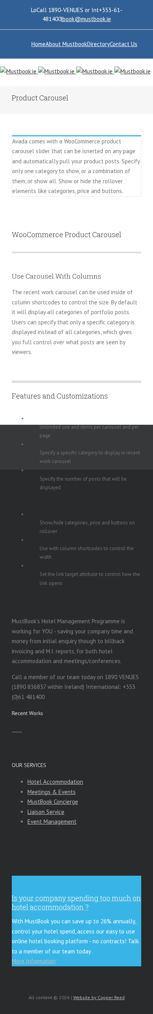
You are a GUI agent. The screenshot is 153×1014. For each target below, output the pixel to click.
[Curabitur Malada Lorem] (21, 729)
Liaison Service (45, 811)
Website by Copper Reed (99, 997)
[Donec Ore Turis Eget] (13, 729)
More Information (34, 961)
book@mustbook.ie (86, 19)
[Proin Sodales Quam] (17, 729)
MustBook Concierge (52, 801)
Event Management (51, 821)
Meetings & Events (51, 792)
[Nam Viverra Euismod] (19, 729)
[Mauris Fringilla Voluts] (15, 729)
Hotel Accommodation (55, 781)
